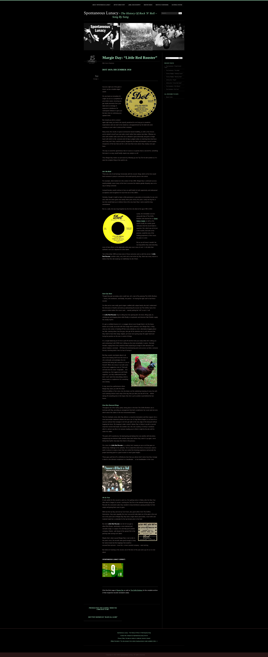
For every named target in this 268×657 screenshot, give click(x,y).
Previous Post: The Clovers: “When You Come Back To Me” (103, 608)
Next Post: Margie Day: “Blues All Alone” (102, 617)
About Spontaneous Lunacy (101, 4)
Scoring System (177, 4)
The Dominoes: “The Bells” (173, 70)
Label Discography (134, 4)
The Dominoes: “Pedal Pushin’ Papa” (172, 66)
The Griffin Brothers (136, 590)
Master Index (148, 4)
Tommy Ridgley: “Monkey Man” (174, 76)
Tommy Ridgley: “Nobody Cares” (174, 73)
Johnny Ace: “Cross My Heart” (174, 83)
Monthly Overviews (162, 4)
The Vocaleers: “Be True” (172, 89)
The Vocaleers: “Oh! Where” (173, 86)
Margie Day (120, 590)
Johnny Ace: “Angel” (171, 79)
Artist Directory (119, 4)
